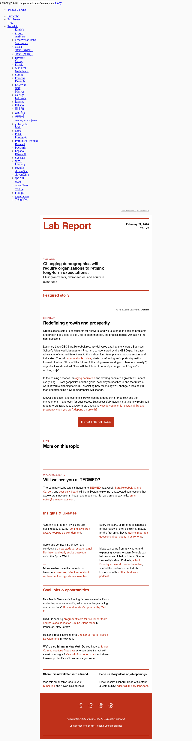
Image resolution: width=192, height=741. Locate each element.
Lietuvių (20, 164)
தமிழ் (18, 181)
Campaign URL (9, 2)
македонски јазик (26, 120)
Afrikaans (21, 36)
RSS (10, 22)
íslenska (19, 101)
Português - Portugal (27, 140)
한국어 (19, 116)
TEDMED (95, 487)
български (21, 43)
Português (21, 137)
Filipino (19, 192)
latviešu (19, 167)
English (19, 29)
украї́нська (22, 196)
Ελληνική (20, 84)
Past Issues (14, 19)
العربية (19, 33)
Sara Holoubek (124, 487)
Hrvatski (20, 57)
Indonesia (20, 98)
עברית (18, 161)
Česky (18, 61)
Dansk (19, 64)
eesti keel (20, 68)
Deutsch (20, 81)
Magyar (19, 91)
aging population (85, 378)
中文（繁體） (24, 54)
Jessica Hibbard (68, 491)
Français (20, 78)
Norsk (18, 130)
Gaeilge (19, 94)
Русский (20, 147)
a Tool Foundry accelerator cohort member (120, 562)
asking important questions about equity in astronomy (123, 534)
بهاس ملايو (21, 124)
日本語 (19, 108)
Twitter (17, 9)
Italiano (19, 105)
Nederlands (21, 71)
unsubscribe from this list (82, 725)
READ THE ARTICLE (96, 421)
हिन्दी (17, 88)
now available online (79, 358)
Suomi (19, 74)
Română (20, 144)
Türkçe (19, 189)
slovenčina (21, 171)
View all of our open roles (81, 654)
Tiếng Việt (21, 199)
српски (19, 177)
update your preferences (109, 725)
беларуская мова (25, 39)
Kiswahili (20, 154)
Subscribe (13, 16)
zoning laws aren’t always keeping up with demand (67, 530)
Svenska (20, 157)
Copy (58, 2)
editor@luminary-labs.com (132, 686)
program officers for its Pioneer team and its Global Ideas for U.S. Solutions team (75, 621)
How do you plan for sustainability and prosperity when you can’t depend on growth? (94, 407)
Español (20, 151)
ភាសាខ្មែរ (20, 112)
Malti (18, 127)
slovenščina (22, 174)
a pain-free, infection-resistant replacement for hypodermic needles (66, 574)
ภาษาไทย (21, 185)
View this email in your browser (135, 210)
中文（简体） (24, 50)
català (18, 46)
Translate (13, 26)
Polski (18, 134)
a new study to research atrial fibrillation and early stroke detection (67, 550)
